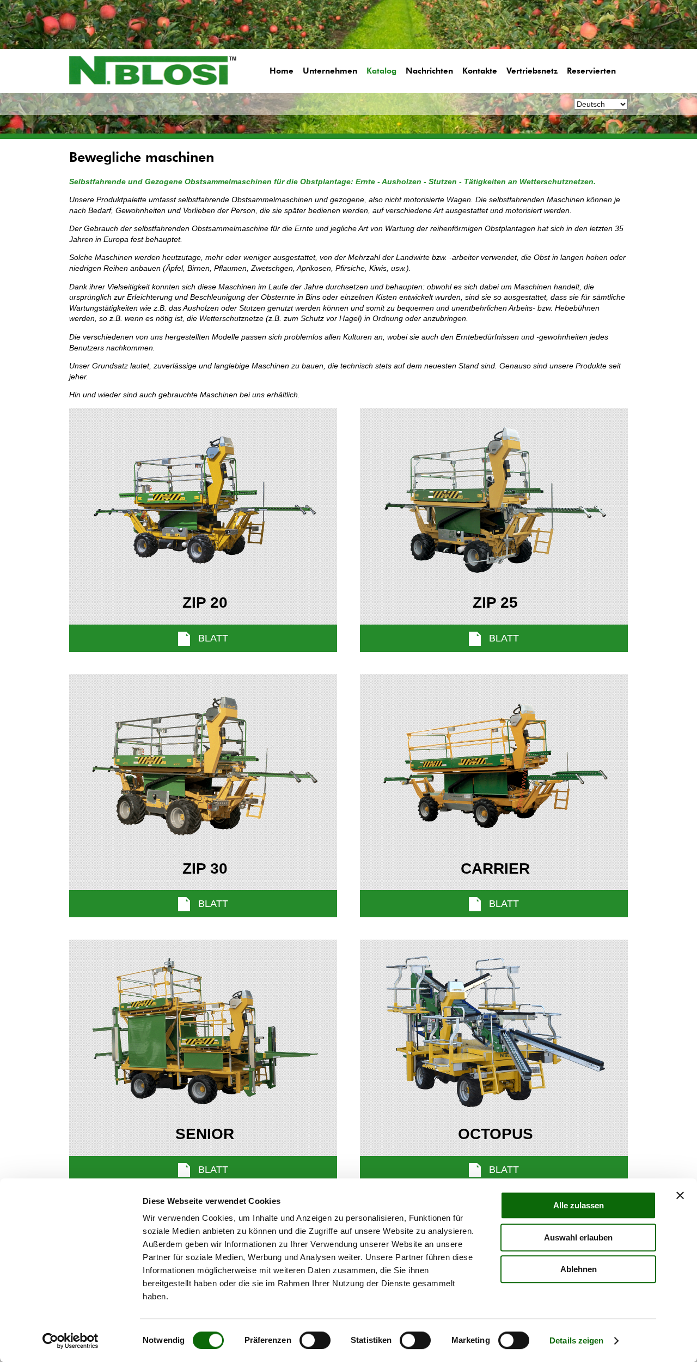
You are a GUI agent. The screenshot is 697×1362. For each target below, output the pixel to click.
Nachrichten (429, 71)
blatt (211, 638)
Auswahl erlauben (578, 1237)
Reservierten (591, 71)
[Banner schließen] (680, 1195)
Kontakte (479, 71)
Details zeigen (576, 1340)
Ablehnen (578, 1269)
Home (282, 71)
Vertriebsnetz (532, 71)
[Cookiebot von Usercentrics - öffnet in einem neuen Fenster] (70, 1341)
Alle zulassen (578, 1205)
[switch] (315, 1340)
